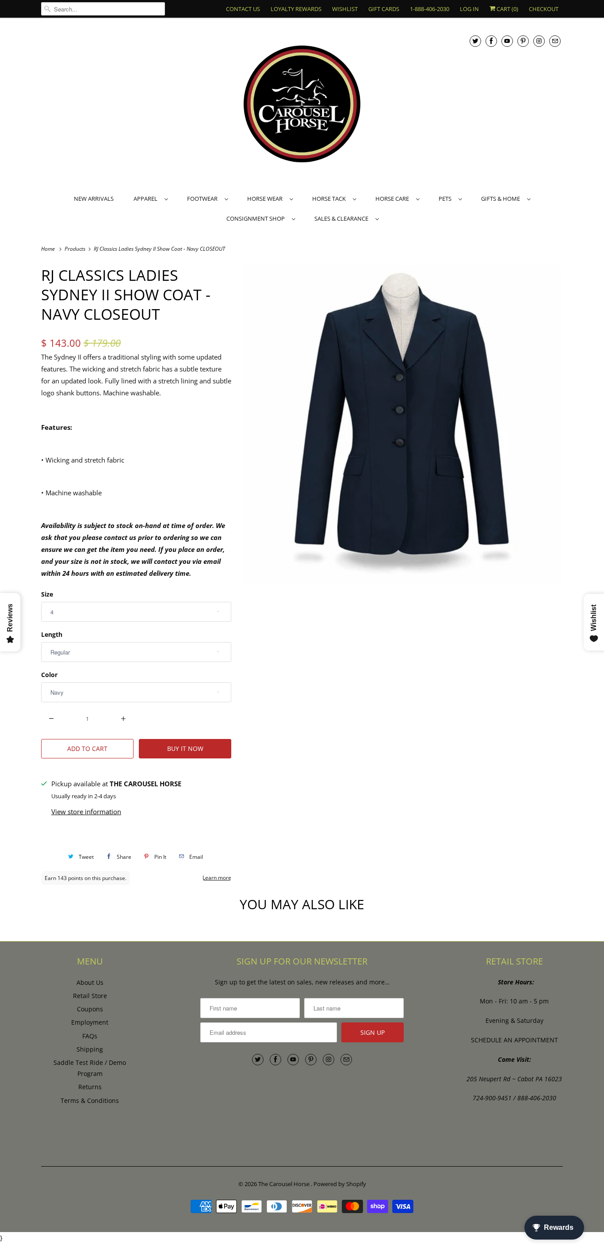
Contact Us (243, 9)
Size (47, 594)
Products (76, 249)
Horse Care (393, 199)
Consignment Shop (256, 218)
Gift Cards (383, 9)
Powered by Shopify (339, 1184)
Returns (90, 1087)
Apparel (147, 199)
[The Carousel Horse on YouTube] (507, 41)
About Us (89, 982)
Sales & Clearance (342, 218)
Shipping (89, 1049)
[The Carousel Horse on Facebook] (491, 41)
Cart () (506, 9)
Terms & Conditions (90, 1100)
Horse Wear (266, 199)
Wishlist (345, 9)
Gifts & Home (502, 199)
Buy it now (185, 748)
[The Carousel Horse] (302, 105)
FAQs (89, 1036)
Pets (446, 199)
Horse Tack (330, 199)
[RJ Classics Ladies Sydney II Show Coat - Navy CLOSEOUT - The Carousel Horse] (401, 424)
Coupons (90, 1009)
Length (51, 634)
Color (49, 674)
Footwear (203, 199)
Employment (89, 1022)
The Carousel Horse (284, 1184)
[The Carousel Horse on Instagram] (539, 41)
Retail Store (90, 995)
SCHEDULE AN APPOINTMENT (514, 1040)
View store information (86, 811)
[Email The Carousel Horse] (555, 41)
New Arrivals (94, 199)
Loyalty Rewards (296, 9)
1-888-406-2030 (429, 9)
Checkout (543, 9)
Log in (469, 9)
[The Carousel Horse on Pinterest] (523, 41)
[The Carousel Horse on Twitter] (475, 41)
